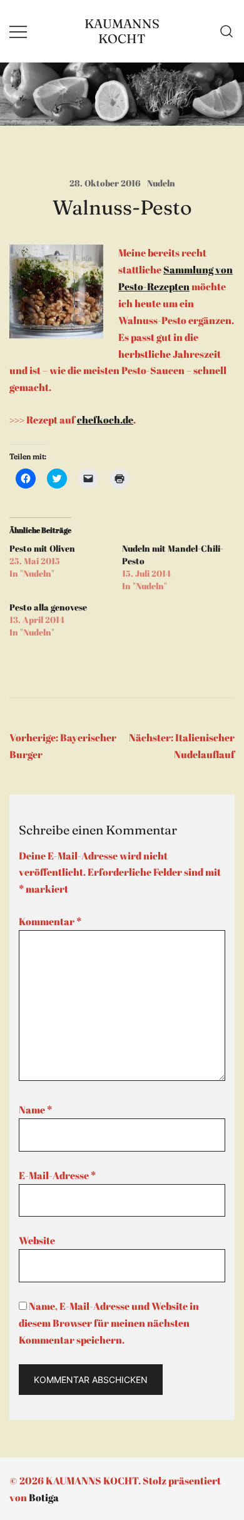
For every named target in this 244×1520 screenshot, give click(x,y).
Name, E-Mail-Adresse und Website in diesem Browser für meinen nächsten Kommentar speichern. (109, 1323)
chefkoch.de (105, 420)
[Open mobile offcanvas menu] (18, 31)
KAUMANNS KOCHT (122, 31)
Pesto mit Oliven (42, 548)
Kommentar (50, 921)
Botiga (44, 1497)
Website (37, 1240)
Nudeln (161, 183)
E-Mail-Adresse (57, 1175)
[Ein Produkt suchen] (227, 31)
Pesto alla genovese (48, 607)
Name (35, 1110)
